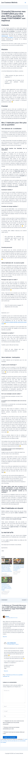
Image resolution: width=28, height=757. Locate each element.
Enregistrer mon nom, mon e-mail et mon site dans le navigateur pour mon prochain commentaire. (13, 722)
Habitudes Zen (4, 35)
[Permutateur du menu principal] (25, 2)
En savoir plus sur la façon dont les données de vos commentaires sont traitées (14, 741)
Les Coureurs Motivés (9, 2)
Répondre (5, 636)
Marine (7, 616)
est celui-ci (10, 37)
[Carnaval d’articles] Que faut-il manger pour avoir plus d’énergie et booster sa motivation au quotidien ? (18, 567)
